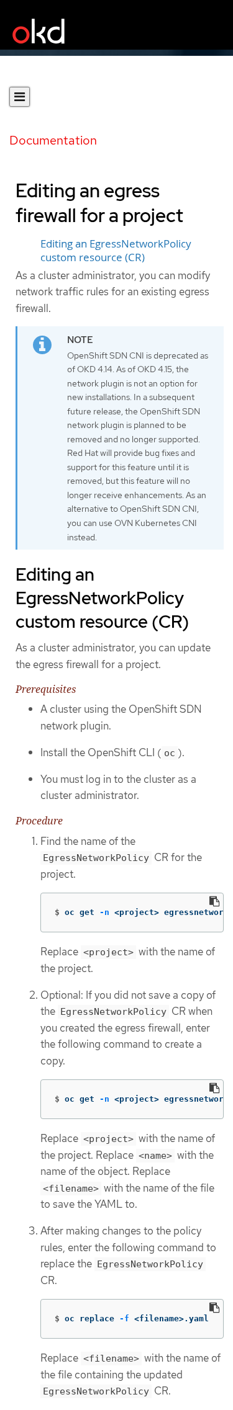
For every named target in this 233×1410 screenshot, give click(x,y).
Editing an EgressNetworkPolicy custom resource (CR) (115, 250)
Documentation (53, 140)
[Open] (19, 97)
